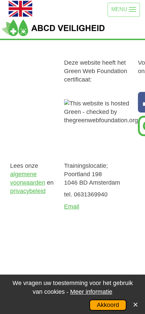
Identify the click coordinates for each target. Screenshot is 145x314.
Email (71, 206)
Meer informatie (91, 291)
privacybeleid (28, 191)
